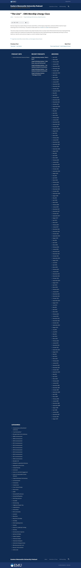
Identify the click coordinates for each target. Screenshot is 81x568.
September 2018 (56, 193)
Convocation (15, 482)
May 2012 (55, 334)
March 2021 (55, 135)
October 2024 (56, 70)
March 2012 (55, 338)
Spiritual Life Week (17, 534)
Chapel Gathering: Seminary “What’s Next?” (40, 58)
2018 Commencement (17, 458)
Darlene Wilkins (25, 39)
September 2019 (56, 171)
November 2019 (56, 166)
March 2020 (55, 157)
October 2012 (56, 323)
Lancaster (15, 514)
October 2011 (56, 347)
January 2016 (55, 249)
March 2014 (55, 287)
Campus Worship (16, 467)
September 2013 (56, 300)
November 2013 (56, 296)
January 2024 (55, 82)
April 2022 (55, 113)
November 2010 (56, 367)
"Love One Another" (17, 432)
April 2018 (55, 200)
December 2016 (56, 229)
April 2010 (55, 376)
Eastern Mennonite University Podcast (27, 6)
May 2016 (55, 240)
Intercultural (15, 509)
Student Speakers (41, 17)
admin (12, 17)
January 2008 (55, 412)
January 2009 (55, 401)
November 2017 (56, 211)
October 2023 (56, 88)
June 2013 (55, 305)
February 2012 (56, 340)
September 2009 (56, 392)
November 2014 (56, 276)
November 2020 (56, 144)
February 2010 (56, 381)
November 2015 (56, 253)
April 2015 (55, 264)
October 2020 (56, 146)
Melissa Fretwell (39, 39)
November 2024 (56, 68)
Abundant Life (16, 461)
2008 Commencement (17, 436)
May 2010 (55, 374)
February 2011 (56, 360)
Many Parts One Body (17, 518)
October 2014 (56, 278)
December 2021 (56, 122)
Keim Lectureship (16, 511)
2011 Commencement (17, 443)
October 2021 (56, 126)
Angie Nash (14, 39)
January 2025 (55, 64)
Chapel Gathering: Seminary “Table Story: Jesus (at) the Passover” (40, 62)
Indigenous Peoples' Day (18, 505)
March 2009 (55, 396)
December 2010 (56, 365)
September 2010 (56, 372)
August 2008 (55, 407)
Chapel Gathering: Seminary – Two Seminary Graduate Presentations (39, 66)
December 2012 (56, 318)
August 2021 (55, 131)
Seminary (15, 529)
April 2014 (55, 285)
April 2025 (55, 57)
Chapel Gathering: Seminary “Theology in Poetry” (38, 73)
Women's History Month (18, 547)
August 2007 (55, 418)
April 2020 (55, 155)
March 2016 (55, 244)
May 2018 (55, 198)
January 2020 (55, 162)
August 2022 (55, 108)
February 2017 (56, 224)
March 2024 (55, 77)
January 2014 (55, 291)
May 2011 (55, 354)
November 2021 (56, 124)
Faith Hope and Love (17, 498)
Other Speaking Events (18, 523)
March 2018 (55, 202)
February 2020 (56, 160)
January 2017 (55, 227)
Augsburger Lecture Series (18, 465)
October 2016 (56, 233)
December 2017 (56, 209)
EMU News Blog (62, 6)
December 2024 (56, 66)
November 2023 (56, 86)
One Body (15, 520)
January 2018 (55, 207)
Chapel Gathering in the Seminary (31, 17)
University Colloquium (17, 540)
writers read (15, 549)
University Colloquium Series (19, 543)
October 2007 (56, 416)
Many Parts (15, 516)
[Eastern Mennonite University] (16, 565)
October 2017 (56, 213)
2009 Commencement (17, 438)
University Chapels (17, 538)
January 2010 (55, 383)
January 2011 (55, 363)
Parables (15, 525)
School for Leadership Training (19, 527)
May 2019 (55, 175)
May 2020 (55, 153)
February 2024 (56, 79)
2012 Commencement (17, 445)
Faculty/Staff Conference (18, 494)
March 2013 (55, 311)
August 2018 (55, 195)
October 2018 (56, 191)
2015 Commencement (17, 452)
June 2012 (55, 331)
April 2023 (55, 95)
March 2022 (55, 115)
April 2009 (55, 394)
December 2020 (56, 142)
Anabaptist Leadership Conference (20, 463)
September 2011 (56, 349)
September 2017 (56, 215)
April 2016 (55, 242)
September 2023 (56, 90)
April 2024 (55, 75)
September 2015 (56, 258)
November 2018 (56, 189)
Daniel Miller (19, 39)
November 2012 (56, 320)
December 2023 (56, 84)
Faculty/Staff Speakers (17, 496)
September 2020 (56, 148)
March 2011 (55, 358)
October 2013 (56, 298)
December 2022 (56, 99)
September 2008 (56, 405)
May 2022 (55, 110)
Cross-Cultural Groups (17, 487)
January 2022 (55, 119)
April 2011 (55, 356)
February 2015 (56, 269)
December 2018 (56, 186)
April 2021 (55, 133)
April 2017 (55, 220)
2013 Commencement (17, 447)
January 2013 (55, 316)
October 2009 (56, 389)
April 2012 (55, 336)
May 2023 (55, 93)
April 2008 (55, 410)
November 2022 (56, 102)
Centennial (15, 470)
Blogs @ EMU (68, 1)
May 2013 (55, 307)
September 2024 (56, 73)
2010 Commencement (17, 440)
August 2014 (55, 282)
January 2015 (55, 271)
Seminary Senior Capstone (18, 531)
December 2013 (56, 294)
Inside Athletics (16, 507)
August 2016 (55, 238)
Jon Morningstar (32, 39)
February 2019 (56, 182)
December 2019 (56, 164)
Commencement (16, 480)
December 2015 (56, 251)
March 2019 (55, 180)
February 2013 (56, 314)
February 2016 (56, 247)
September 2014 (56, 280)
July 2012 (55, 329)
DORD (14, 491)
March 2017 (55, 222)
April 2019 (55, 177)
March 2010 (55, 378)
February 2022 (56, 117)
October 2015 (56, 256)
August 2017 (55, 218)
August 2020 (55, 151)
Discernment (15, 489)
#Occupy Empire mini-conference (20, 434)
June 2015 (55, 262)
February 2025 (56, 61)
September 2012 (56, 325)
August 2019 (55, 173)
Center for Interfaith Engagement (20, 472)
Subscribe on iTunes (53, 6)
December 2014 (56, 273)
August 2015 (55, 260)
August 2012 (55, 327)
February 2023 (56, 97)
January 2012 (55, 343)
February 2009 (56, 398)
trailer (41, 27)
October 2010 (56, 369)
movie (47, 27)
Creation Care (16, 485)
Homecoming (16, 503)
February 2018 (56, 204)
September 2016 (56, 235)
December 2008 (56, 403)
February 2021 (56, 137)
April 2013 (55, 309)
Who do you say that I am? (18, 545)
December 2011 (56, 345)
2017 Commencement (17, 456)
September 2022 (56, 106)
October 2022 (56, 104)
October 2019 (56, 169)
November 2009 (56, 387)
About (46, 559)
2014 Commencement (17, 449)
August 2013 (55, 302)
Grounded (15, 500)
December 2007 (56, 414)
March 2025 (55, 59)
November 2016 (56, 231)
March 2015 (55, 267)
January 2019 (55, 184)
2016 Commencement (17, 454)
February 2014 (56, 289)
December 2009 (56, 385)
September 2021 (56, 128)
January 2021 (55, 140)
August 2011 (55, 352)
